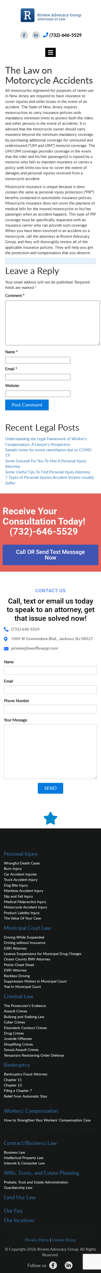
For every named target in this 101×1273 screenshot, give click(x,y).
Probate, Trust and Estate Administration (36, 1182)
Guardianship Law (18, 1187)
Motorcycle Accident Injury (25, 907)
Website (12, 385)
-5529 (65, 531)
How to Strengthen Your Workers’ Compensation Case (47, 1120)
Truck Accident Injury (21, 879)
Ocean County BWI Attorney (27, 959)
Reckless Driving (17, 975)
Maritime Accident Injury (23, 890)
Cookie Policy (64, 1239)
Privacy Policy (37, 1239)
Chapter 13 (13, 1085)
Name (11, 351)
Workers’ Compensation (31, 1110)
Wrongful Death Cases (22, 863)
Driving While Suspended (24, 937)
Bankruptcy (17, 1064)
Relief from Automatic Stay (25, 1096)
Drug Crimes (14, 1033)
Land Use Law (20, 1197)
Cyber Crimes (14, 1022)
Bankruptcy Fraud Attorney (25, 1074)
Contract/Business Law (30, 1142)
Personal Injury (21, 853)
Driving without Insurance (24, 942)
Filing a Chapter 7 (18, 1090)
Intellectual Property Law (24, 1157)
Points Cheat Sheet (19, 964)
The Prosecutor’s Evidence (25, 1005)
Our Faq (13, 1210)
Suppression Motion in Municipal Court (35, 981)
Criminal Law (18, 996)
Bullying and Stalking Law (24, 1016)
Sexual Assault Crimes (21, 1049)
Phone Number (16, 700)
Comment (14, 295)
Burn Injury (13, 868)
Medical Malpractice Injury (25, 901)
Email (11, 368)
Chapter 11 (13, 1079)
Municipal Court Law (27, 927)
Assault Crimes (15, 1011)
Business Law (14, 1152)
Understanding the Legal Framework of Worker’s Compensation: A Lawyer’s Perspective (46, 441)
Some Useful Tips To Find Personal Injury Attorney (47, 471)
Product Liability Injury (22, 912)
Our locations (19, 1220)
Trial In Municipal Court (22, 986)
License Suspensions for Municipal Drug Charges (42, 953)
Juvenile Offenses (18, 1038)
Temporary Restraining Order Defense (34, 1055)
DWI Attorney (15, 948)
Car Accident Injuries (20, 874)
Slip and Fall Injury (18, 896)
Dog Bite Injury (16, 885)
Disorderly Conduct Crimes (25, 1027)
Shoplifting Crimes (18, 1044)
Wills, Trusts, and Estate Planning (41, 1172)
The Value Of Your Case (22, 918)
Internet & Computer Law (24, 1163)
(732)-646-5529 (65, 35)
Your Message (15, 719)
